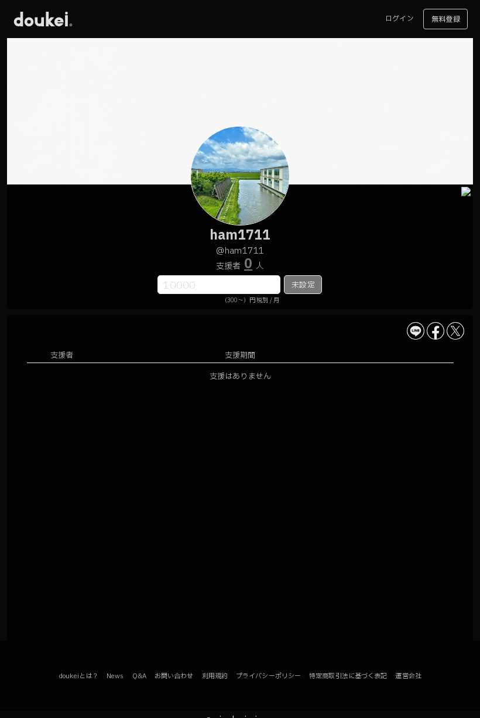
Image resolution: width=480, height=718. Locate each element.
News (115, 676)
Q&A (139, 676)
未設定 (303, 285)
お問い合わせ (174, 676)
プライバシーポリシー (268, 676)
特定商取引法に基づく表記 (348, 676)
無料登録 (445, 19)
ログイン (399, 18)
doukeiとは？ (78, 676)
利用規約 (215, 676)
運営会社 (408, 676)
